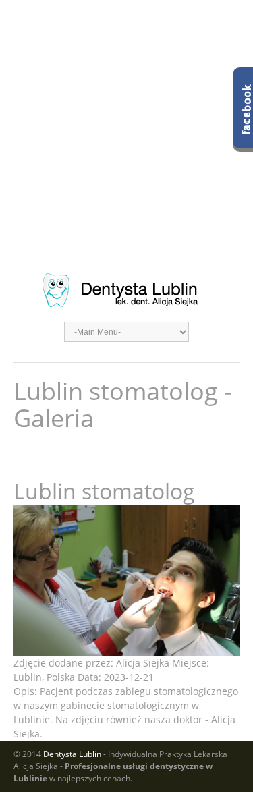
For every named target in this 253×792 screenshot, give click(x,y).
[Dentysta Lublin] (126, 290)
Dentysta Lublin (72, 754)
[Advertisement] (126, 126)
